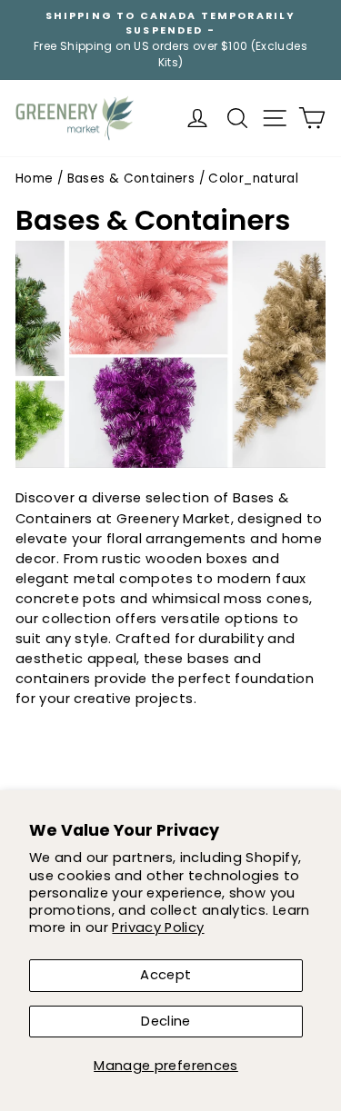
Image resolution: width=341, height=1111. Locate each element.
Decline (166, 1021)
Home (34, 178)
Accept (165, 975)
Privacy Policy (158, 927)
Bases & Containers (131, 178)
